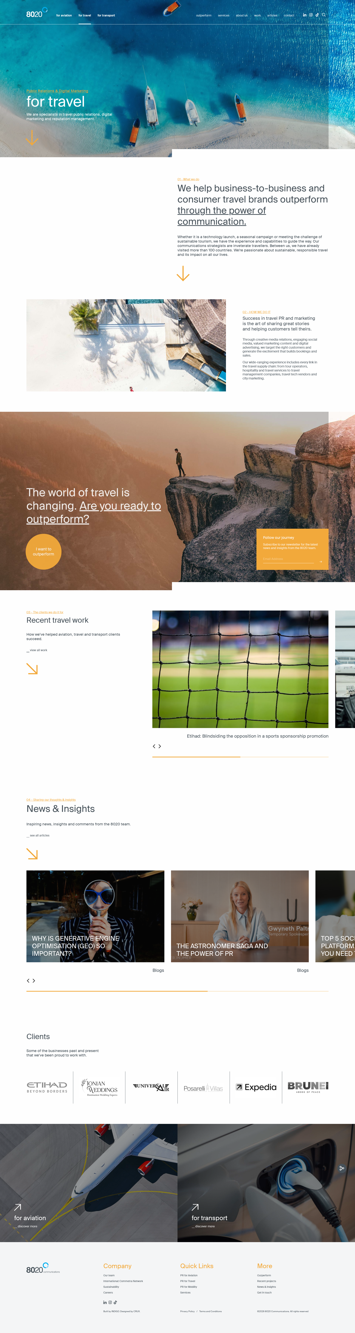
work (257, 15)
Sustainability (111, 1286)
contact (289, 15)
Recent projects (266, 1281)
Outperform (264, 1275)
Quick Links (197, 1266)
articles (272, 15)
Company (117, 1266)
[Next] (159, 746)
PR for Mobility (188, 1286)
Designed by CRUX (130, 1311)
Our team (109, 1275)
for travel (85, 15)
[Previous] (154, 746)
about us (242, 15)
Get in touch (264, 1292)
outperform (203, 15)
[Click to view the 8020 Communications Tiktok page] (317, 14)
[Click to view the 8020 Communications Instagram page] (311, 14)
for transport (106, 15)
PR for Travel (187, 1281)
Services (185, 1292)
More (264, 1266)
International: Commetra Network (123, 1281)
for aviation (64, 15)
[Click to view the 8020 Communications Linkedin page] (304, 14)
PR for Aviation (188, 1275)
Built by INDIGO (111, 1311)
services (223, 15)
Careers (108, 1292)
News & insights (266, 1286)
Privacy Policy (187, 1311)
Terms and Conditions (208, 1311)
